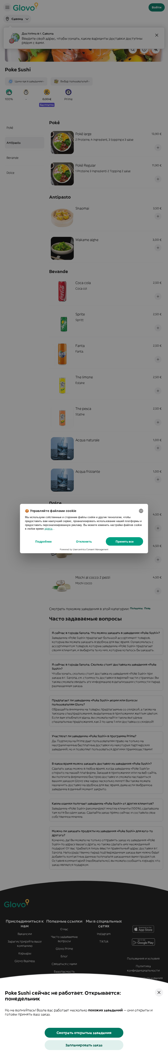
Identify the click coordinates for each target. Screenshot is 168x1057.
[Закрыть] (159, 992)
